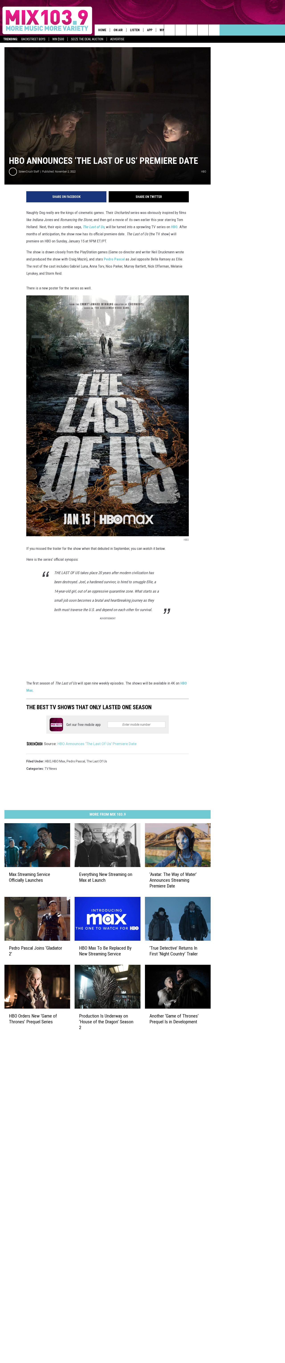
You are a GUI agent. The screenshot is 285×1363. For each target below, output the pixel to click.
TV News (51, 768)
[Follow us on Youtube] (202, 30)
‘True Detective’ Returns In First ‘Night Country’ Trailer (173, 951)
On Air (118, 30)
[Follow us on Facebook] (191, 30)
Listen (135, 30)
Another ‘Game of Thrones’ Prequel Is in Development (174, 1018)
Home (102, 30)
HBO (174, 227)
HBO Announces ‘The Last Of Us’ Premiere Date (96, 743)
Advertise (117, 39)
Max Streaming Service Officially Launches (29, 877)
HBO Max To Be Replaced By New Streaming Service (105, 951)
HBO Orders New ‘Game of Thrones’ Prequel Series (33, 1018)
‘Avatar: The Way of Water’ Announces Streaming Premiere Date (173, 880)
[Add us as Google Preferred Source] (180, 30)
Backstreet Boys (33, 39)
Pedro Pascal (114, 259)
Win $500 (58, 39)
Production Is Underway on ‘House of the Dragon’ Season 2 (106, 1021)
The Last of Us (93, 227)
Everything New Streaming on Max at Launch (105, 877)
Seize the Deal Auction (87, 39)
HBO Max (58, 761)
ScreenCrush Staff (29, 171)
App (149, 30)
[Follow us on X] (214, 30)
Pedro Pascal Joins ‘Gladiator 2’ (35, 951)
